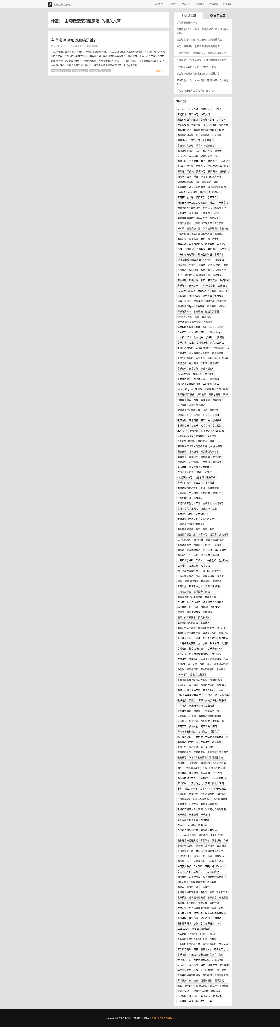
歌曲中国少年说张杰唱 (200, 295)
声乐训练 (195, 601)
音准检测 (205, 399)
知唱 (207, 591)
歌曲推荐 (182, 757)
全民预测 (219, 337)
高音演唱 (211, 306)
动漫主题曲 (199, 861)
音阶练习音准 (207, 119)
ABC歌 (180, 228)
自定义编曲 (220, 550)
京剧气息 (198, 923)
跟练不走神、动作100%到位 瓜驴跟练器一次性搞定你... (202, 82)
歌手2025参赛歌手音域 (189, 321)
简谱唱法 (214, 363)
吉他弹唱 (214, 902)
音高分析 (195, 415)
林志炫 (199, 850)
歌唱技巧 (193, 456)
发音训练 (205, 741)
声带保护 (182, 980)
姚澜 (214, 508)
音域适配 (182, 648)
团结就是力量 (200, 378)
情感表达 (200, 404)
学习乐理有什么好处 (187, 22)
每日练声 (207, 855)
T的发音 (181, 290)
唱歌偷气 (224, 171)
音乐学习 (197, 871)
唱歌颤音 (223, 897)
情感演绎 (205, 135)
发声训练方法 (196, 783)
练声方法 (207, 150)
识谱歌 (192, 715)
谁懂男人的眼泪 (185, 347)
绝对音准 (193, 363)
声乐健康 (207, 384)
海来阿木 (214, 218)
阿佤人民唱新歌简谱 (215, 913)
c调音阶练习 (216, 679)
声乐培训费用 (207, 793)
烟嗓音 (218, 150)
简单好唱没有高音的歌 (188, 327)
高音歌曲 (221, 970)
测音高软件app (196, 498)
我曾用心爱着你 (209, 804)
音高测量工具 (221, 975)
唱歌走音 (182, 238)
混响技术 (224, 964)
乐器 (196, 176)
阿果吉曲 (205, 726)
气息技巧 (182, 269)
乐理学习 (182, 721)
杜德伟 (197, 638)
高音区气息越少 (185, 513)
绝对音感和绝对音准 (187, 487)
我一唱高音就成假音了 (188, 570)
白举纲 (213, 938)
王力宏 (194, 508)
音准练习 (193, 114)
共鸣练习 (218, 503)
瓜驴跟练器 (208, 140)
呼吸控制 (224, 280)
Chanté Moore (184, 316)
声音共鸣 (182, 918)
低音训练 (193, 368)
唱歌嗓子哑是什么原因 (188, 529)
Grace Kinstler (203, 347)
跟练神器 (182, 773)
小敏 (205, 643)
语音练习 (193, 996)
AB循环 (204, 607)
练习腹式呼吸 (184, 866)
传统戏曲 (198, 337)
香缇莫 (215, 555)
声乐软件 (211, 881)
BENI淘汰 (198, 539)
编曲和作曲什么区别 (187, 119)
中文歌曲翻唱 (209, 944)
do (218, 923)
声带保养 (221, 244)
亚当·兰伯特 (183, 928)
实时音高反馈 (184, 752)
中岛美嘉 (198, 301)
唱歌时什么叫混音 (186, 627)
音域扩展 (182, 684)
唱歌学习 (205, 425)
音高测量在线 (184, 223)
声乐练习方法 (184, 638)
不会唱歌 (182, 280)
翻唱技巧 (207, 207)
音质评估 (205, 269)
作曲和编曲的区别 (186, 254)
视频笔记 (182, 461)
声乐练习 (182, 285)
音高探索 (206, 316)
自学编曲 (209, 482)
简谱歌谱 (193, 238)
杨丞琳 (180, 669)
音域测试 (219, 980)
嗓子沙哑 (211, 435)
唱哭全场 (209, 244)
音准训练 (182, 212)
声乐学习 (223, 202)
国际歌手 (217, 461)
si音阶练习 (201, 513)
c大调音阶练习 (184, 477)
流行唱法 (193, 684)
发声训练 (182, 658)
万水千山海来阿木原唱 (213, 767)
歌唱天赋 (212, 752)
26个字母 (182, 430)
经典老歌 (205, 773)
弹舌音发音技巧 (197, 1001)
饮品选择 (211, 560)
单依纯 (190, 171)
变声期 (198, 389)
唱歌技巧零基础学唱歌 (209, 715)
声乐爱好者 (183, 601)
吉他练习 (199, 477)
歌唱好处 (217, 586)
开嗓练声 (193, 285)
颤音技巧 (203, 835)
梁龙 (189, 337)
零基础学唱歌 (184, 710)
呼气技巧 (193, 451)
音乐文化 (215, 607)
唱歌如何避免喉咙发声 (188, 632)
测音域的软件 (193, 612)
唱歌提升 (182, 555)
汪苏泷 (180, 171)
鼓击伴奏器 (194, 876)
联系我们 (227, 4)
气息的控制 (183, 855)
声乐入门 (195, 140)
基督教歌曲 (213, 487)
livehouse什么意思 (186, 835)
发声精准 (182, 897)
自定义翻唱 (222, 389)
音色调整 (199, 306)
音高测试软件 (184, 990)
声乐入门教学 (184, 482)
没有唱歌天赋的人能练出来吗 (192, 938)
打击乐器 (223, 358)
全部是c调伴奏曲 (185, 394)
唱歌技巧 (219, 855)
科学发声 (182, 705)
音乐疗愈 (223, 228)
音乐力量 (182, 342)
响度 (212, 441)
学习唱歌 (193, 430)
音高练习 (205, 762)
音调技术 (182, 114)
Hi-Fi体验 (193, 773)
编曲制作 (205, 508)
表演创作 (182, 451)
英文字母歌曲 (184, 970)
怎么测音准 (206, 155)
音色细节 (205, 887)
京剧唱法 (212, 249)
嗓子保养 (205, 555)
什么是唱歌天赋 (197, 897)
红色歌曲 (205, 492)
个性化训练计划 (185, 166)
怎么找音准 (218, 721)
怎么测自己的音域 (186, 824)
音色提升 (182, 959)
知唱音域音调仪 (185, 181)
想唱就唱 (217, 420)
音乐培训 (193, 212)
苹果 (202, 487)
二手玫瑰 (217, 773)
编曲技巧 (189, 275)
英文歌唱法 (204, 617)
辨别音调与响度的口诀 (188, 384)
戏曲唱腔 (182, 498)
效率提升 (209, 923)
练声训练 (182, 814)
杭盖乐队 (207, 503)
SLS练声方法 (219, 762)
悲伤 (203, 238)
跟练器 (191, 290)
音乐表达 (218, 223)
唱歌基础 (205, 565)
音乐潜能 (182, 954)
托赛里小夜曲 (184, 399)
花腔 (221, 907)
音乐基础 (214, 415)
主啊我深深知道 (81, 70)
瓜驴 (205, 409)
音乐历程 (224, 161)
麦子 (179, 275)
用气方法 (223, 534)
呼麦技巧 (182, 332)
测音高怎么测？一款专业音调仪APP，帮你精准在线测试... (203, 31)
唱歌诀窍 (193, 721)
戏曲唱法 (209, 705)
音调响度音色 (207, 518)
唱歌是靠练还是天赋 (187, 840)
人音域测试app (212, 871)
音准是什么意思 (185, 145)
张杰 (203, 161)
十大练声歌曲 (184, 378)
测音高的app (191, 788)
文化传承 (182, 404)
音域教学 (205, 109)
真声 (203, 964)
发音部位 (219, 259)
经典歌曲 (205, 456)
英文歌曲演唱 (217, 342)
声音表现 (182, 726)
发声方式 (182, 653)
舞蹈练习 (182, 762)
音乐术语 (216, 135)
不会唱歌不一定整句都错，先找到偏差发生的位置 (202, 59)
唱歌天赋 (182, 161)
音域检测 (189, 249)
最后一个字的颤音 (219, 985)
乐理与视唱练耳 (201, 798)
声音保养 (207, 321)
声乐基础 (193, 814)
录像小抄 (182, 747)
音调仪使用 (183, 124)
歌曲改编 (198, 311)
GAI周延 (198, 866)
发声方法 (182, 907)
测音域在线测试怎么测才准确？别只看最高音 (199, 39)
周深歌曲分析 (196, 586)
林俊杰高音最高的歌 (215, 301)
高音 (196, 949)
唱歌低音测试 (184, 923)
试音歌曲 (182, 295)
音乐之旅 (193, 565)
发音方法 (193, 555)
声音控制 (209, 866)
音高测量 (182, 586)
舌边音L (181, 664)
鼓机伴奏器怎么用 (186, 534)
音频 (205, 529)
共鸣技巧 (211, 933)
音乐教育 (205, 721)
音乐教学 (209, 373)
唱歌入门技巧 (210, 638)
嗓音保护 (193, 762)
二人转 (180, 337)
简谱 (179, 249)
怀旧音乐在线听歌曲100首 (190, 524)
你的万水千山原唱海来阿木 (191, 881)
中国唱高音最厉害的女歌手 (202, 954)
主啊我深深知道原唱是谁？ (74, 40)
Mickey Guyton (185, 389)
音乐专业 (182, 155)
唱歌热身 (217, 581)
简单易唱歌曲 (219, 788)
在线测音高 (183, 508)
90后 (179, 581)
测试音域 (216, 741)
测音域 (180, 550)
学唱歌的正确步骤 (203, 223)
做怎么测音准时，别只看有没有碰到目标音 (198, 46)
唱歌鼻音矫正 (184, 861)
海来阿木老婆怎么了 (213, 601)
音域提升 (198, 591)
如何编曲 (193, 980)
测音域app (206, 949)
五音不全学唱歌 (185, 560)
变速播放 (216, 653)
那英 (214, 726)
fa (178, 109)
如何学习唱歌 (184, 176)
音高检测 (217, 425)
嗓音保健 (210, 285)
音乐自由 (205, 420)
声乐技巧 (205, 814)
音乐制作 (217, 109)
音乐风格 (218, 327)
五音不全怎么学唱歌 (211, 658)
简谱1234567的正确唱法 (189, 596)
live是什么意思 (201, 990)
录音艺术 (218, 254)
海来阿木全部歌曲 (186, 731)
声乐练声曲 (217, 352)
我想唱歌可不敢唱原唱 (188, 207)
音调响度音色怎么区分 (188, 503)
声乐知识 (158, 4)
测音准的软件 (184, 129)
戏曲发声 (212, 964)
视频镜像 (193, 269)
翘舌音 (213, 534)
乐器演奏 (212, 197)
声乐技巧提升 (184, 949)
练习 (209, 664)
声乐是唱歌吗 (196, 244)
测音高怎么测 (193, 228)
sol (202, 285)
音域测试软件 (191, 581)
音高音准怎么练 (185, 197)
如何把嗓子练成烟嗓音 (200, 467)
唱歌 (221, 129)
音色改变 (214, 409)
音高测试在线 (219, 778)
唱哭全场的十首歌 (210, 451)
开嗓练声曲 (199, 752)
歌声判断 (182, 420)
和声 (203, 280)
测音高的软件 (215, 275)
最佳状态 (223, 632)
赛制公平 (223, 638)
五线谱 (218, 544)
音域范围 (202, 731)
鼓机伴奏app (183, 798)
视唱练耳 (218, 233)
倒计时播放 (206, 980)
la (204, 124)
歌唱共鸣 (200, 249)
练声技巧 (205, 114)
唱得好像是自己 (185, 150)
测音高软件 (218, 399)
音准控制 (182, 1001)
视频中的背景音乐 (186, 617)
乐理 (205, 415)
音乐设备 (193, 332)
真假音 (201, 264)
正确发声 (205, 212)
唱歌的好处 (215, 192)
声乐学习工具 (184, 913)
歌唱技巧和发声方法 (211, 176)
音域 (202, 664)
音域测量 (195, 124)
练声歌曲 (182, 186)
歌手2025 (208, 690)
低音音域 (193, 607)
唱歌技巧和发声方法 (187, 741)
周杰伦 (220, 575)
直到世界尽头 (216, 757)
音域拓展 (215, 990)
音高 (200, 809)
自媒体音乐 (183, 425)
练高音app (222, 119)
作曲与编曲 (183, 233)
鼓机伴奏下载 (212, 311)
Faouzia (220, 866)
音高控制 (182, 715)
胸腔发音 (223, 124)
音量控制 (193, 793)
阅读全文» (161, 70)
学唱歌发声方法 (221, 347)
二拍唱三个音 (184, 591)
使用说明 (213, 4)
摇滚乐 (194, 425)
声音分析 (209, 747)
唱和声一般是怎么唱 (187, 887)
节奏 (226, 658)
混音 (207, 586)
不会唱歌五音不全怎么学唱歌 (192, 679)
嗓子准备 (221, 627)
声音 (184, 109)
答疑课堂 (199, 4)
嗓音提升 (198, 710)
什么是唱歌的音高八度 (188, 643)
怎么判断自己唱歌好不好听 (191, 933)
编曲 (179, 985)
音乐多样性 (210, 596)
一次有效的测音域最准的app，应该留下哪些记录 (201, 53)
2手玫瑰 (181, 192)
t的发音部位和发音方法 (189, 259)
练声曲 (222, 306)
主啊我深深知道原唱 (61, 70)
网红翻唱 (214, 378)
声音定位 (198, 544)
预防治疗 (212, 161)
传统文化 (193, 726)
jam (179, 767)
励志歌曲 (224, 249)
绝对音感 (212, 358)
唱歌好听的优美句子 (187, 778)
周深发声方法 (221, 949)
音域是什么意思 (185, 845)
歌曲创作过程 (205, 254)
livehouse (205, 996)
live (197, 181)
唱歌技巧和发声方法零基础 (200, 669)
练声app (218, 295)
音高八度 (197, 373)
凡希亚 (195, 928)
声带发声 (216, 570)
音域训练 (217, 918)
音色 (210, 1001)
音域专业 (193, 804)
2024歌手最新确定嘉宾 (189, 695)
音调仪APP (203, 290)
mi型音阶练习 (184, 301)
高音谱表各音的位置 (199, 352)
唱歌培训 (182, 565)
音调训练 (212, 171)
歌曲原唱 (211, 477)
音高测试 (221, 845)
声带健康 (198, 736)
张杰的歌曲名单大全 (201, 233)
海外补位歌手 (222, 695)
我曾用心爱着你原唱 (215, 809)
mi (220, 648)
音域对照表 (202, 342)
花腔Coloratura (185, 435)
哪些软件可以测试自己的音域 (192, 446)
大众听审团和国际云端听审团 (192, 441)
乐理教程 (172, 4)
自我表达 (200, 166)
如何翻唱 (182, 876)
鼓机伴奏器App (185, 306)
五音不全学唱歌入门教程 (189, 472)
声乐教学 (182, 467)
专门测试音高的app (211, 332)
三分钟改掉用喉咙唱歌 (188, 975)
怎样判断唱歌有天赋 (199, 959)
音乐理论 (222, 285)
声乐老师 (200, 358)
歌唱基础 (206, 181)
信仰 (221, 954)
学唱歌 (209, 337)
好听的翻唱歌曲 (219, 798)
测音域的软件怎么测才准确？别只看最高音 (198, 73)
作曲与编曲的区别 (215, 539)
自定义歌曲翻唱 (185, 358)
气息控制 (182, 996)
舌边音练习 (194, 461)
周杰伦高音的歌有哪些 (214, 876)
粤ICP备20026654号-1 (162, 1018)
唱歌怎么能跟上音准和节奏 (214, 892)
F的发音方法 (183, 373)
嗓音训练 (202, 902)
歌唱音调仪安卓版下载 (188, 409)
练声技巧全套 (184, 736)
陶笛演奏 (182, 244)
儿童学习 (217, 212)
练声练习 (205, 918)
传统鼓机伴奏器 (206, 627)
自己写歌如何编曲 (217, 186)
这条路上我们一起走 (218, 264)
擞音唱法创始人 (197, 648)
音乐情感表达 (219, 269)
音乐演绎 (217, 456)
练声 (216, 384)
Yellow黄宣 (213, 238)
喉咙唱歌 (207, 612)
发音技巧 (205, 622)
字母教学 (193, 161)
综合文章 (186, 4)
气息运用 (223, 944)
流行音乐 (205, 819)
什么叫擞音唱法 (185, 575)
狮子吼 (206, 570)
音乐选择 (207, 327)
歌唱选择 (182, 700)
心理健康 (211, 124)
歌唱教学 (199, 435)
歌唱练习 (214, 643)
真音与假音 (214, 394)
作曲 (226, 840)
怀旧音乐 (200, 197)
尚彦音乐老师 (184, 544)
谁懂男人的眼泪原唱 (187, 892)
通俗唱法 (182, 264)
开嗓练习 (195, 855)
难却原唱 (209, 389)
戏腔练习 (221, 793)
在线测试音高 (196, 747)
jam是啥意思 (216, 446)
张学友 (192, 264)
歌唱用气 (217, 492)
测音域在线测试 (197, 186)
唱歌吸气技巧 (207, 684)
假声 (198, 150)
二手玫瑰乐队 (184, 539)
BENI (225, 394)
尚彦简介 (193, 155)
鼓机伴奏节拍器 (185, 850)
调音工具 (198, 482)
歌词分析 (217, 996)
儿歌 (191, 404)
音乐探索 (212, 861)
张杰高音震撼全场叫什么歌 (202, 907)
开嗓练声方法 (184, 311)
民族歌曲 (200, 275)
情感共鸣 (205, 581)
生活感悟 (193, 492)
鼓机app (200, 560)
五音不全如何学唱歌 (206, 700)
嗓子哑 (222, 700)
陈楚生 (208, 544)
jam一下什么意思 (186, 674)
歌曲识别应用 (207, 368)
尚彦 (198, 575)
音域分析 (209, 710)
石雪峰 (208, 472)
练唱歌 (180, 612)
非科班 (204, 363)
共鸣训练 (182, 352)
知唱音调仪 (208, 575)
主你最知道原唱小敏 (187, 819)
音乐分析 (207, 695)
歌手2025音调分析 (205, 145)
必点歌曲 (182, 607)
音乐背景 (106, 70)
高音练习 (200, 171)
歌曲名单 (198, 913)
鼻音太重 (192, 664)
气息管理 (182, 793)
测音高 (213, 202)
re (218, 710)
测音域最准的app (209, 830)
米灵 (217, 155)
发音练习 (202, 534)
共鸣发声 (201, 394)
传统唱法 (221, 684)
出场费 (225, 643)
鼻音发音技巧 (209, 632)
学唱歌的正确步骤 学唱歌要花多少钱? (196, 90)
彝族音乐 (198, 970)
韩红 (196, 399)
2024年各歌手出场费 (218, 166)
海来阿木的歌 (221, 664)
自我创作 (182, 804)
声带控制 (182, 783)
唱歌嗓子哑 (220, 207)
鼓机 (221, 861)
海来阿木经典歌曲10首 (205, 129)
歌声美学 (212, 897)
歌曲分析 (95, 70)
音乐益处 (182, 964)
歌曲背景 (223, 290)
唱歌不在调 (183, 690)
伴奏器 (199, 845)
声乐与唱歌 (217, 959)
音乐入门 (219, 690)
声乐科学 (192, 192)
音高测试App (184, 871)
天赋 (191, 700)
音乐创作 (189, 985)
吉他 (179, 788)
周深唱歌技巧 (193, 550)
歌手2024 (205, 788)
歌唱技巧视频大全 (186, 809)
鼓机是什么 (183, 415)
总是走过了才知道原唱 (212, 430)
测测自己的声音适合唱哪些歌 (192, 202)
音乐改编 (193, 109)
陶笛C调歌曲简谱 (198, 757)
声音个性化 (211, 783)
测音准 (203, 192)
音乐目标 (193, 420)
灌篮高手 (182, 456)
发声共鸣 (195, 690)
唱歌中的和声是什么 (187, 135)
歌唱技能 (202, 824)
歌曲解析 (221, 669)
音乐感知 (207, 975)
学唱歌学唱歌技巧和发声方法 (192, 218)
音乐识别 (216, 840)
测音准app (182, 140)
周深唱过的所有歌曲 (187, 830)
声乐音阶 (223, 752)
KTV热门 (207, 259)
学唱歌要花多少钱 (214, 850)
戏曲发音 (201, 674)
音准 (191, 342)
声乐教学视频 (196, 705)
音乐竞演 (212, 280)
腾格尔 (206, 461)
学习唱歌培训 (210, 228)
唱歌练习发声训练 (186, 902)
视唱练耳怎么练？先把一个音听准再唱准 (197, 66)
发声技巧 (209, 845)
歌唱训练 (193, 280)
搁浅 (197, 316)
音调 (221, 783)
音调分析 (182, 363)
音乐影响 (182, 368)
